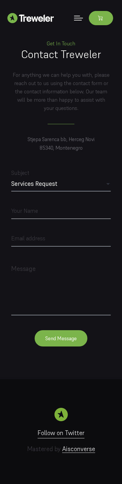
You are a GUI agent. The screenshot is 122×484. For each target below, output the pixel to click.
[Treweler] (32, 18)
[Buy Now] (101, 18)
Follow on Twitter (61, 433)
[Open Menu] (78, 17)
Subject (34, 178)
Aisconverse (78, 449)
